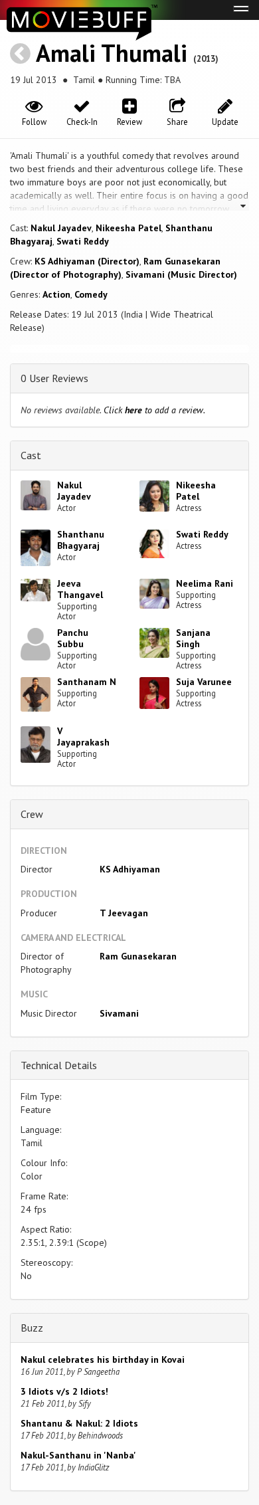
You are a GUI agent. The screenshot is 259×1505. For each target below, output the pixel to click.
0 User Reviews (54, 378)
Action (56, 294)
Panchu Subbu (72, 638)
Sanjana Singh (193, 638)
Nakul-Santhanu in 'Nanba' (78, 1455)
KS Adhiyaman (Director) (87, 261)
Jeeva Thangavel (80, 589)
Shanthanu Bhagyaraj (80, 540)
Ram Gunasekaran (138, 956)
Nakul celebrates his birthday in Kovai (103, 1359)
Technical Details (59, 1065)
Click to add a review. (154, 410)
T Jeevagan (124, 913)
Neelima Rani (204, 583)
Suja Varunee (204, 682)
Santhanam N (86, 682)
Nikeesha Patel (128, 228)
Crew (32, 814)
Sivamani (119, 1013)
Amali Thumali (111, 52)
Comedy (91, 294)
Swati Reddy (82, 241)
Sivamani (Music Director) (181, 274)
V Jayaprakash (83, 736)
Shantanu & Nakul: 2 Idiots (79, 1423)
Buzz (32, 1327)
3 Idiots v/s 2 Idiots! (64, 1391)
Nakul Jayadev (61, 228)
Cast (31, 455)
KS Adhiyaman (130, 869)
